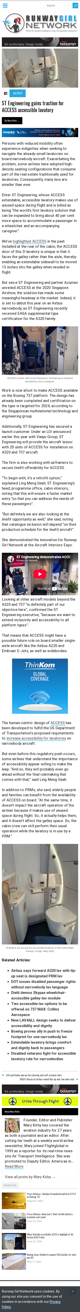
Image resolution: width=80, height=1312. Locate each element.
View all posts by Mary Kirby (30, 1177)
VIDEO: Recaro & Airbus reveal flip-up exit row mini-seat (47, 1079)
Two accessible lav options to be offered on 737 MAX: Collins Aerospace (39, 1009)
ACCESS (58, 723)
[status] (72, 1291)
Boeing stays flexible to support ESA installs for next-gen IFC (52, 1256)
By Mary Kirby (12, 120)
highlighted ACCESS (29, 241)
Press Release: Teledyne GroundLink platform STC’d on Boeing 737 (51, 1195)
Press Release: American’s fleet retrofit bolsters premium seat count (50, 1215)
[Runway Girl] (40, 32)
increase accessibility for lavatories (36, 738)
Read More (14, 1166)
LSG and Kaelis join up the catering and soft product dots (34, 1075)
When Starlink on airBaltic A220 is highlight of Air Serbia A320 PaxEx (50, 1235)
